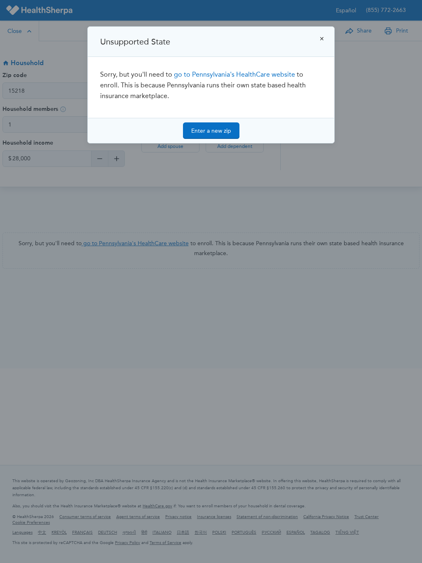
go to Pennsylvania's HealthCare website (234, 74)
